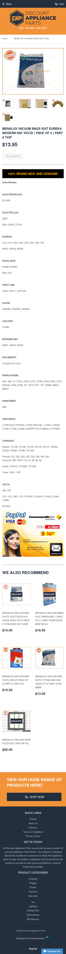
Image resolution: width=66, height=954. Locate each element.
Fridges (33, 883)
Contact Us (53, 951)
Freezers (33, 891)
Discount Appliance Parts (34, 930)
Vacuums (33, 895)
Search (33, 818)
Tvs (33, 901)
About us (33, 823)
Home (5, 38)
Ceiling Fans (33, 910)
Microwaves (33, 919)
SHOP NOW (36, 797)
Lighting (33, 906)
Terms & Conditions (33, 831)
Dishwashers (33, 914)
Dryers (33, 887)
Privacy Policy (33, 836)
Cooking (33, 878)
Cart (61, 3)
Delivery (33, 827)
